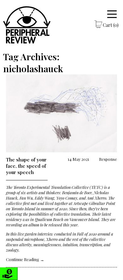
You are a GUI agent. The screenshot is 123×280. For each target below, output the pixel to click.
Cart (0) (111, 25)
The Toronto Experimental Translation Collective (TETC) (54, 187)
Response (108, 159)
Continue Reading (25, 259)
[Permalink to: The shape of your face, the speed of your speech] (61, 113)
